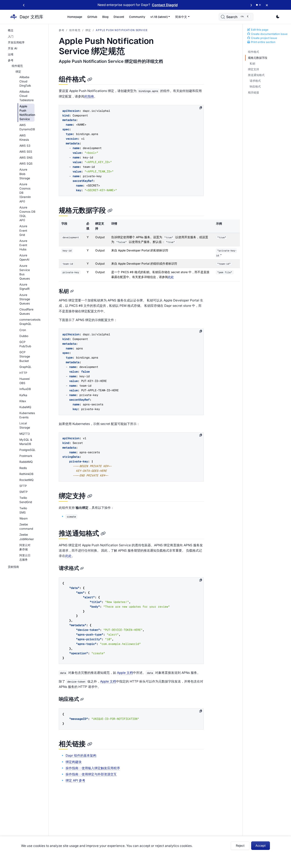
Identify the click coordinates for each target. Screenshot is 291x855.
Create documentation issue (269, 34)
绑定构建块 (74, 762)
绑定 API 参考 (75, 780)
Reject (240, 845)
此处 (171, 277)
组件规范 (75, 30)
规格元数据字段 (257, 57)
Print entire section (262, 42)
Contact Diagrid (165, 5)
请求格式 (255, 80)
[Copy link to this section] (89, 79)
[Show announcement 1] (257, 5)
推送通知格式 (256, 75)
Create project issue (263, 38)
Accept (260, 845)
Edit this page (259, 29)
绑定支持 (253, 69)
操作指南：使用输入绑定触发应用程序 (93, 768)
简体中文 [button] (181, 17)
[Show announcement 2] (260, 5)
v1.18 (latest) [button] (159, 17)
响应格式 (255, 86)
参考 (61, 30)
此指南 (89, 96)
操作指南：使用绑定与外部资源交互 (91, 774)
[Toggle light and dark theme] (278, 17)
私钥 (252, 63)
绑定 (88, 30)
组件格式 (253, 51)
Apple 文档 (125, 673)
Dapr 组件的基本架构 (81, 755)
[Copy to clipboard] (201, 107)
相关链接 (253, 92)
